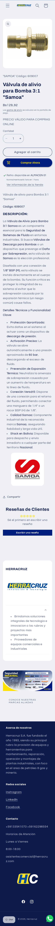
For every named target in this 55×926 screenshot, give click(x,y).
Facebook (13, 807)
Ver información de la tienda (25, 184)
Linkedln (12, 799)
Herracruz (32, 919)
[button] (7, 5)
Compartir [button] (13, 496)
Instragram (14, 792)
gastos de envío (14, 110)
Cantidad (8, 131)
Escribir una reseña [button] (27, 532)
